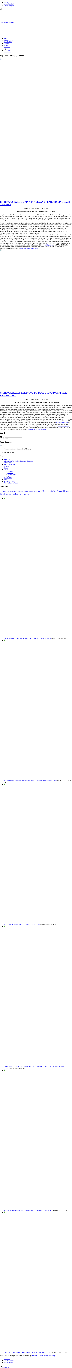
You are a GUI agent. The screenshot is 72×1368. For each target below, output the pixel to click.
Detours (6, 468)
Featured (60, 491)
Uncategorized (23, 493)
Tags (9, 476)
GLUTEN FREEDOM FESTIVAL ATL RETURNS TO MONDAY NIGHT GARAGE (30, 780)
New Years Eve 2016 (10, 481)
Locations (10, 473)
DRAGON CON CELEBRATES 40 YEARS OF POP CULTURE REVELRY (27, 1352)
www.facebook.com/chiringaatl (29, 248)
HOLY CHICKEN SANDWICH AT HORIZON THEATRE (22, 924)
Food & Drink (8, 478)
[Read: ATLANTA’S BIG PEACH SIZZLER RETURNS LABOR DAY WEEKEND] (5, 1070)
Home (5, 479)
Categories (11, 471)
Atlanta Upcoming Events (30, 491)
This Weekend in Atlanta (11, 483)
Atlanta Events (8, 463)
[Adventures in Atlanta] (7, 22)
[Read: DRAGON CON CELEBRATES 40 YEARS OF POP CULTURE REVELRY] (5, 1212)
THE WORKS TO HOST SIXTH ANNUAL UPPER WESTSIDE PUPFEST (27, 638)
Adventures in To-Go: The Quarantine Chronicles (18, 461)
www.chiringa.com (47, 245)
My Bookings (12, 474)
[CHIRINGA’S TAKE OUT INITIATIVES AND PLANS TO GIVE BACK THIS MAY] (8, 60)
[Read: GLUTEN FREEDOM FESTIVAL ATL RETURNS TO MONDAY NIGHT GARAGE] (5, 640)
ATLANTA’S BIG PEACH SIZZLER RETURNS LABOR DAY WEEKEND (27, 1210)
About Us (7, 459)
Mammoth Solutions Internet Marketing (43, 1355)
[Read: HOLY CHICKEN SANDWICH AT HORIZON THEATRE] (5, 784)
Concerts (6, 466)
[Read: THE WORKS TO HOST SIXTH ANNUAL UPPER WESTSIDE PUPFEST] (5, 498)
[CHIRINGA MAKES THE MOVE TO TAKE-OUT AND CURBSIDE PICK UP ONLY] (8, 250)
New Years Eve (10, 494)
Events (6, 469)
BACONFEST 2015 (10, 464)
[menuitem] (38, 38)
